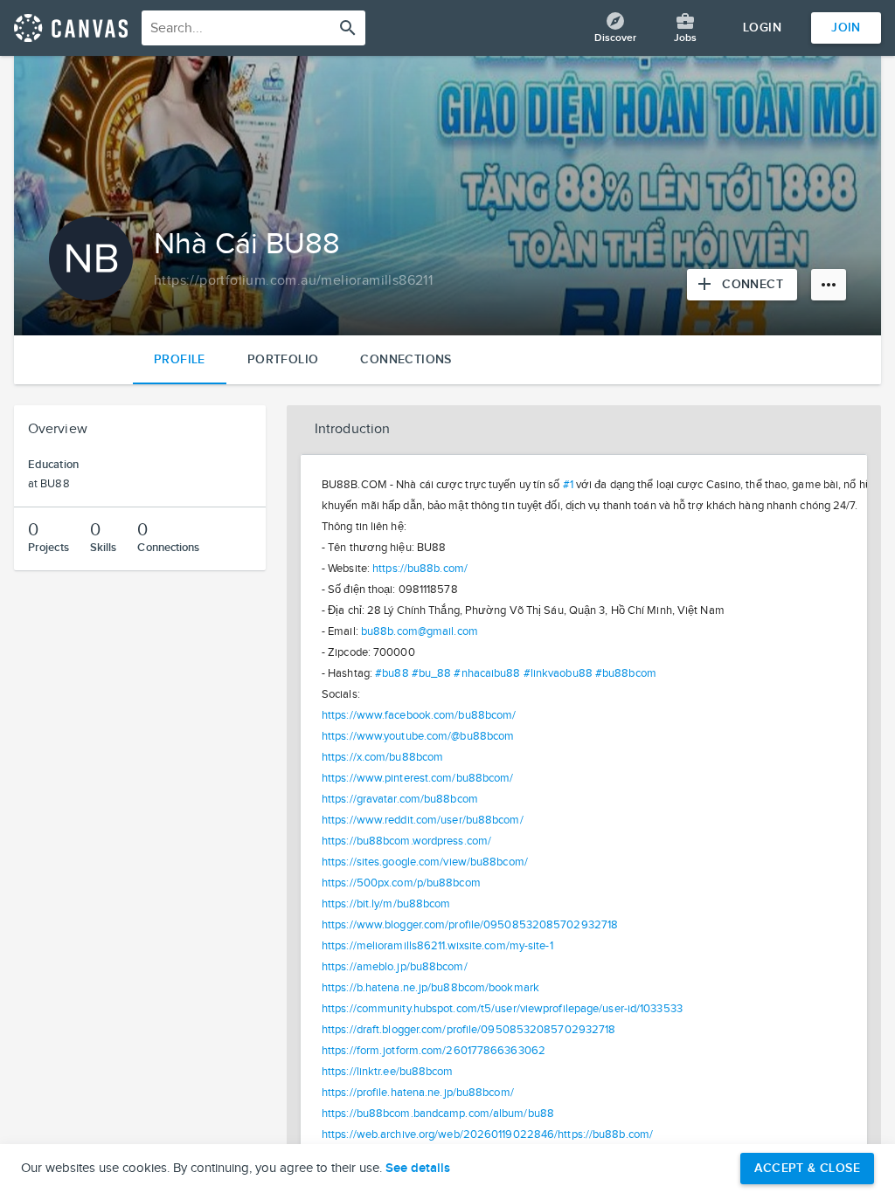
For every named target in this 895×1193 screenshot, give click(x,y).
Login (762, 27)
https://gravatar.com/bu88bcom (400, 799)
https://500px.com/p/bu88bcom (401, 883)
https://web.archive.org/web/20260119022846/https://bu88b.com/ (487, 1134)
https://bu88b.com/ (420, 569)
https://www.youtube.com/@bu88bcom (418, 736)
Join (846, 27)
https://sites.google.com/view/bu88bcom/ (425, 862)
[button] (584, 429)
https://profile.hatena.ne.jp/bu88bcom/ (418, 1093)
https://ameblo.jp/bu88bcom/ (395, 967)
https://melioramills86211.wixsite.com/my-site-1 (437, 946)
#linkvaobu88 (558, 673)
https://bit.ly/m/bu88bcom (386, 904)
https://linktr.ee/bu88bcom (388, 1072)
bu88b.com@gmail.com (419, 631)
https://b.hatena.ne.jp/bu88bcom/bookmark (430, 988)
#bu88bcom (625, 673)
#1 (568, 485)
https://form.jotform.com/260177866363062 (433, 1051)
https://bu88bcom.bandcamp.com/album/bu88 (438, 1114)
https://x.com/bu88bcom (382, 757)
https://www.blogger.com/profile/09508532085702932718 (470, 925)
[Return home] (71, 28)
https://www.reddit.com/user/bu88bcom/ (423, 820)
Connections (405, 359)
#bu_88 (432, 673)
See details (417, 1168)
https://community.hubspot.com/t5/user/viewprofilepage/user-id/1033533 (502, 1009)
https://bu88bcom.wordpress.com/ (406, 841)
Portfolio (283, 359)
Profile (179, 359)
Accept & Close (807, 1168)
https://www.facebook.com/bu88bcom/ (419, 715)
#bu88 (392, 673)
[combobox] (253, 27)
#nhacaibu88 (487, 673)
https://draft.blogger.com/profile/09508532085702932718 (468, 1030)
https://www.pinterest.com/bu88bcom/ (418, 778)
